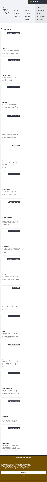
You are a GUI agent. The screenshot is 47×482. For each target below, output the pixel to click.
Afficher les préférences (23, 479)
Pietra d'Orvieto (7, 388)
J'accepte (23, 472)
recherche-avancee (6, 26)
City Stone (5, 102)
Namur (4, 331)
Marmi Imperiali (7, 217)
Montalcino (5, 303)
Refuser (23, 475)
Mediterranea (6, 246)
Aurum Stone (6, 75)
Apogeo (4, 48)
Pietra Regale (6, 416)
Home (2, 26)
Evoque (4, 160)
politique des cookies (26, 466)
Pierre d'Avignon (7, 359)
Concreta (5, 131)
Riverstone (5, 443)
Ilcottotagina (6, 189)
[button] (45, 457)
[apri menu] (44, 2)
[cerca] (41, 1)
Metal (4, 274)
